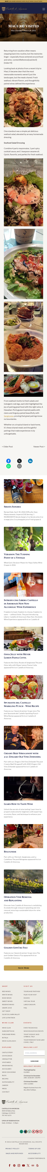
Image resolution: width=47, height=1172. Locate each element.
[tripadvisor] (33, 1166)
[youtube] (24, 1166)
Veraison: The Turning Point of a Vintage (17, 556)
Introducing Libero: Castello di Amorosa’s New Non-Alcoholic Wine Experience (21, 604)
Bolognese (10, 851)
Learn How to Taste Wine (18, 804)
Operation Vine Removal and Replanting (18, 898)
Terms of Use (34, 1149)
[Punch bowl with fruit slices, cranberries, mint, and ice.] (23, 687)
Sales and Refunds (14, 1153)
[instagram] (19, 1166)
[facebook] (10, 1166)
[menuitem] (12, 991)
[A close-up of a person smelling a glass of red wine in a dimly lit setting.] (23, 788)
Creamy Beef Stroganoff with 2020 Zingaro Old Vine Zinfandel (22, 755)
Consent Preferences (36, 1158)
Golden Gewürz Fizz (16, 947)
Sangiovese (9, 416)
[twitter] (28, 1166)
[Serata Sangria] (23, 491)
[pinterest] (14, 1166)
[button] (43, 9)
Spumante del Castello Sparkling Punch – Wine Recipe (21, 704)
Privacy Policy (13, 1149)
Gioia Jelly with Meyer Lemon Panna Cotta (17, 656)
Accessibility (34, 1153)
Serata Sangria (12, 506)
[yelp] (37, 1166)
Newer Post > (39, 446)
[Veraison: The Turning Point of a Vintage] (23, 539)
